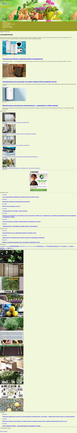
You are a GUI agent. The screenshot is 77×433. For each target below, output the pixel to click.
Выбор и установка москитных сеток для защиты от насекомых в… (16, 145)
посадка (49, 246)
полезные (45, 246)
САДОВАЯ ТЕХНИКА (7, 26)
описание (34, 246)
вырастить (8, 246)
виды (1, 246)
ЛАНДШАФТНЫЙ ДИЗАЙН (8, 24)
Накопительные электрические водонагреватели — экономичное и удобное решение (30, 105)
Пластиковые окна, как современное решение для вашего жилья (15, 122)
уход (9, 248)
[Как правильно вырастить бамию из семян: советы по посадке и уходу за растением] (11, 343)
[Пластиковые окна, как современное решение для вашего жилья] (9, 121)
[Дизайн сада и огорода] (6, 16)
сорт (74, 246)
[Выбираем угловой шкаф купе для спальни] (11, 276)
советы (71, 246)
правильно (56, 246)
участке (12, 248)
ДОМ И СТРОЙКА (6, 23)
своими (64, 246)
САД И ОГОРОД (5, 25)
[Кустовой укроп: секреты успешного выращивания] (11, 289)
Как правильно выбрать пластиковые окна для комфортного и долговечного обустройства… (21, 168)
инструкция (31, 246)
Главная (1, 31)
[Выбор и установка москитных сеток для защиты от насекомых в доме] (9, 144)
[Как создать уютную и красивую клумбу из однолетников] (11, 303)
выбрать (4, 246)
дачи (27, 246)
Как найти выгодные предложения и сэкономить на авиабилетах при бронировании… (20, 156)
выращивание (14, 246)
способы (5, 248)
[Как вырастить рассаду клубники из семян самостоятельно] (11, 262)
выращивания (22, 246)
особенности (40, 246)
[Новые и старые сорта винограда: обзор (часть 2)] (11, 397)
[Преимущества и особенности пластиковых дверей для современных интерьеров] (9, 132)
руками (60, 246)
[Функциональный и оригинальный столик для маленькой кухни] (11, 370)
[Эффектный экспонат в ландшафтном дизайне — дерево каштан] (11, 384)
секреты (67, 246)
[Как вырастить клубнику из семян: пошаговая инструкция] (11, 357)
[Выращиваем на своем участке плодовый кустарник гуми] (11, 330)
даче (26, 246)
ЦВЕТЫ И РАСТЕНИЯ (7, 27)
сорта (2, 248)
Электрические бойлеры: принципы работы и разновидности (22, 59)
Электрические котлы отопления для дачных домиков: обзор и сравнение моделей (29, 81)
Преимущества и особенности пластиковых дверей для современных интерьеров (19, 133)
